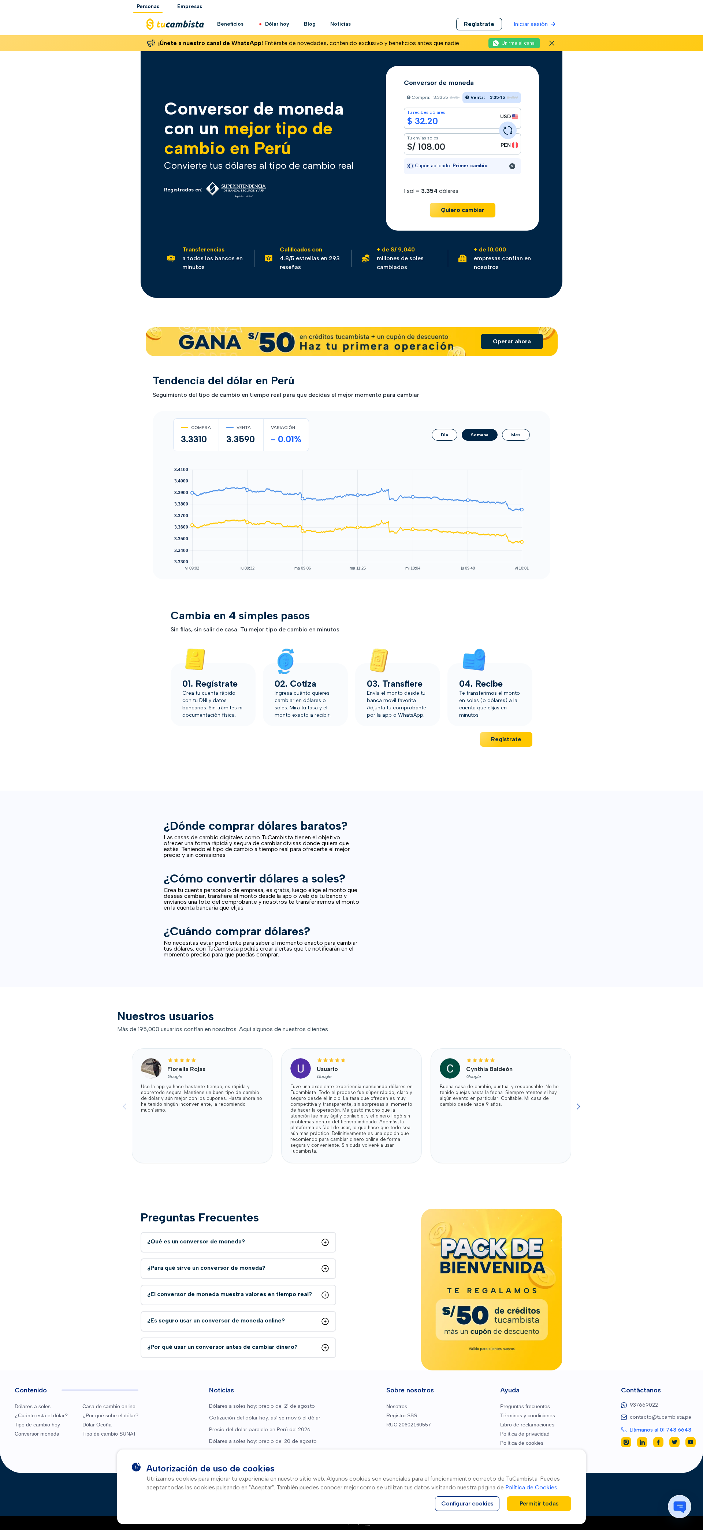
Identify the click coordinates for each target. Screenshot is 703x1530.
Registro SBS (401, 1415)
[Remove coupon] (512, 166)
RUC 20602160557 (408, 1425)
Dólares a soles (33, 1406)
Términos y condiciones (527, 1415)
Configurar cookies (467, 1503)
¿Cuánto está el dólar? (41, 1415)
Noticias (340, 24)
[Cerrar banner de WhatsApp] (551, 43)
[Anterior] (124, 1106)
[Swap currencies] (508, 130)
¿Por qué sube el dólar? (110, 1415)
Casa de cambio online (108, 1406)
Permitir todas (539, 1503)
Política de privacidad (525, 1434)
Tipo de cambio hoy (37, 1425)
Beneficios (230, 24)
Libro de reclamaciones (527, 1425)
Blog (310, 24)
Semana (479, 434)
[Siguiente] (578, 1106)
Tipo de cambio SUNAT (109, 1434)
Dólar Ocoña (97, 1425)
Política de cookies (521, 1443)
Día (444, 434)
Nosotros (396, 1406)
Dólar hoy (277, 24)
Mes (516, 434)
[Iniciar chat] (679, 1506)
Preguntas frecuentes (525, 1406)
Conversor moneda (37, 1434)
